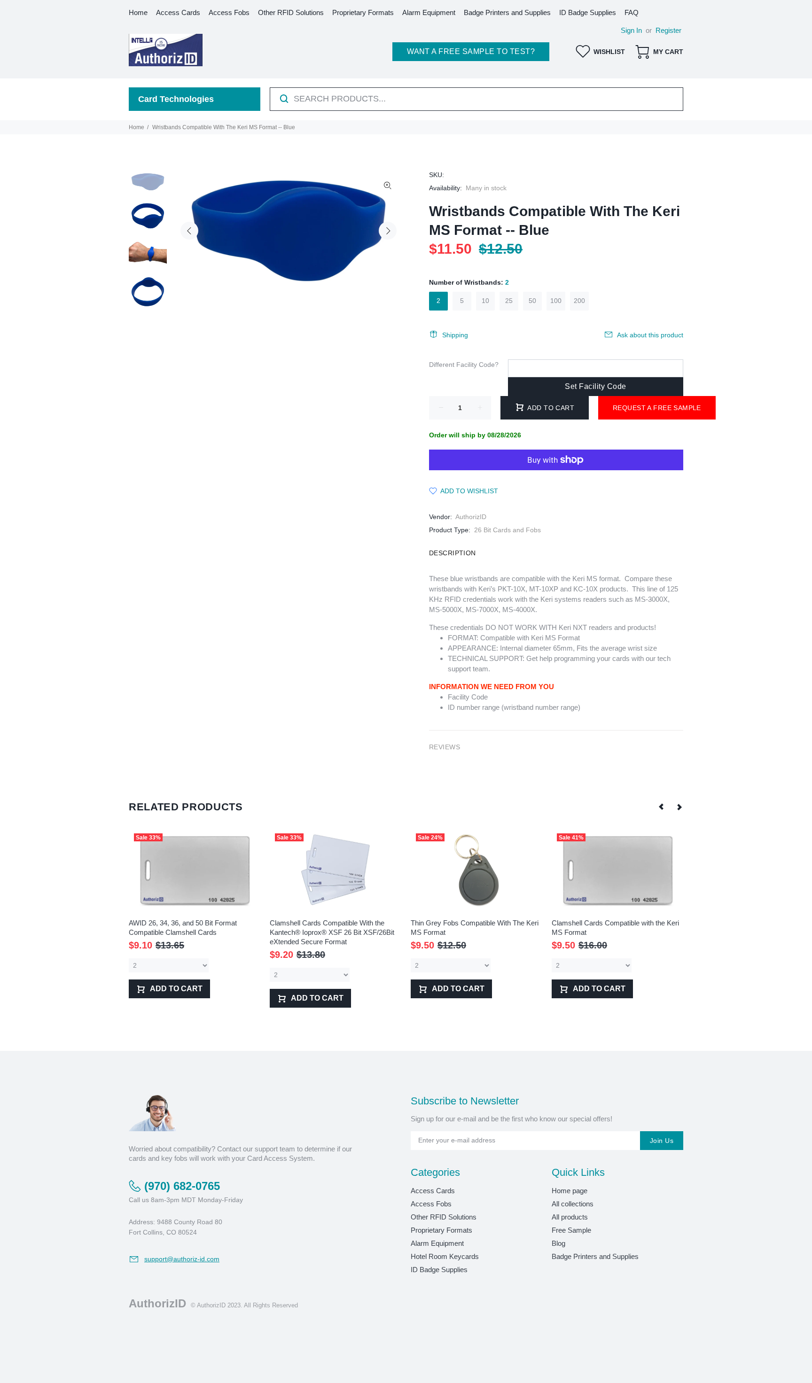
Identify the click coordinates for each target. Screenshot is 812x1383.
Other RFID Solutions (443, 1217)
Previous (189, 231)
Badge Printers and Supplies (595, 1256)
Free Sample (571, 1230)
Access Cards (433, 1191)
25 (509, 300)
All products (570, 1217)
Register (668, 30)
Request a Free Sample (657, 408)
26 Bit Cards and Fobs (507, 530)
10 (485, 300)
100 (556, 300)
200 (579, 300)
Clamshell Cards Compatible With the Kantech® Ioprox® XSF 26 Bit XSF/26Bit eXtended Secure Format (332, 932)
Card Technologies (176, 99)
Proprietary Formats (441, 1230)
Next (388, 231)
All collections (572, 1204)
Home (136, 127)
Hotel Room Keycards (445, 1256)
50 (532, 300)
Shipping (455, 335)
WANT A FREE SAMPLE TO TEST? (471, 51)
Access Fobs (431, 1204)
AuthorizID (470, 517)
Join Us (661, 1140)
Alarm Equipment (437, 1243)
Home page (569, 1191)
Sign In (631, 30)
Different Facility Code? (464, 364)
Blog (558, 1243)
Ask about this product (650, 335)
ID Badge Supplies (439, 1270)
